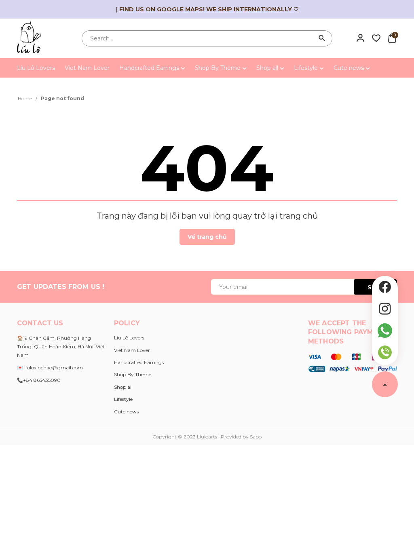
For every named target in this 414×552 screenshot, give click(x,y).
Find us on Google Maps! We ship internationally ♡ (209, 9)
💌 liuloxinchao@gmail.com (50, 367)
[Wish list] (376, 38)
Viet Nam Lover (87, 68)
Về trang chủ (207, 236)
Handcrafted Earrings (150, 68)
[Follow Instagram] (385, 309)
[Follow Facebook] (385, 287)
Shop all (268, 68)
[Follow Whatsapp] (385, 330)
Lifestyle (306, 68)
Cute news (349, 68)
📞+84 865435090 (39, 380)
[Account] (360, 38)
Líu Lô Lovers (36, 68)
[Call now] (385, 352)
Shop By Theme (218, 68)
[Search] (322, 38)
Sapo (256, 437)
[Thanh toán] (352, 362)
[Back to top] (385, 384)
